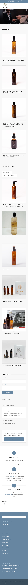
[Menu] (25, 5)
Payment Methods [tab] (9, 405)
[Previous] (4, 83)
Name (4, 378)
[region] (14, 412)
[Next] (23, 83)
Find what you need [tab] (10, 423)
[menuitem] (25, 5)
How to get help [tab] (9, 420)
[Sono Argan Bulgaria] (11, 6)
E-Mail (4, 384)
